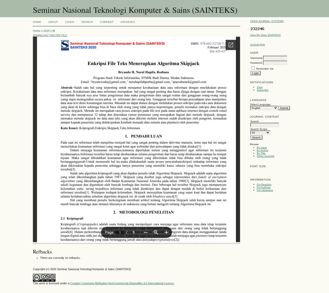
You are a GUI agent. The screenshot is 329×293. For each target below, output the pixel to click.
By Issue (262, 147)
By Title (261, 153)
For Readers (264, 184)
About (53, 22)
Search (87, 22)
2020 (46, 30)
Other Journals (265, 156)
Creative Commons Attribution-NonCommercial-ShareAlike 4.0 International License (122, 283)
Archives (128, 22)
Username (256, 57)
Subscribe (263, 90)
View (259, 87)
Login (69, 22)
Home (37, 22)
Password (256, 62)
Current (106, 22)
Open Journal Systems (267, 21)
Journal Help (257, 44)
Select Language (260, 104)
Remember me (264, 68)
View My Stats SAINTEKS (265, 35)
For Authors (263, 187)
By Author (262, 150)
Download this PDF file (50, 35)
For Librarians (265, 190)
